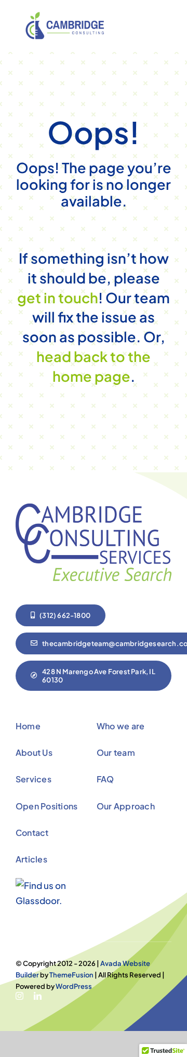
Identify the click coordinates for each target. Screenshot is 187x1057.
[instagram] (19, 996)
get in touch (57, 297)
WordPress (74, 986)
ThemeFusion (71, 975)
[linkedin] (38, 996)
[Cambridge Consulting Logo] (67, 16)
